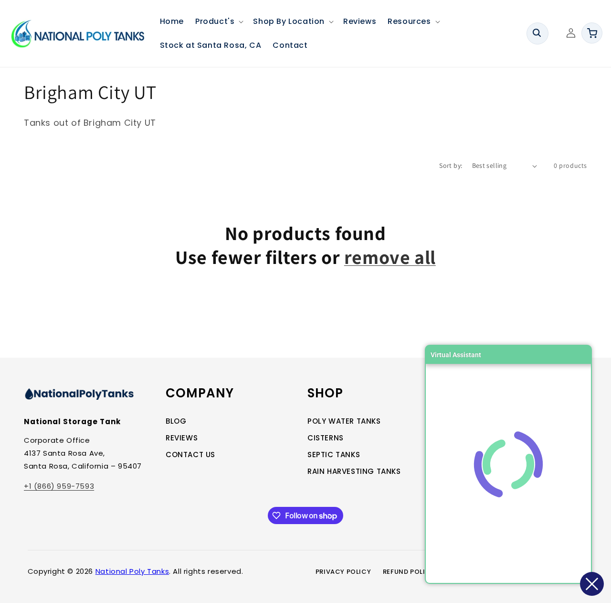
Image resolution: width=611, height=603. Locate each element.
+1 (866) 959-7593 (59, 486)
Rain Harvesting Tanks (354, 471)
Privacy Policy (343, 571)
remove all (390, 257)
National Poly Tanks (132, 571)
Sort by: (450, 165)
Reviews (182, 438)
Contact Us (190, 455)
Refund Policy (409, 571)
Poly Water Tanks (344, 421)
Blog (176, 421)
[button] (218, 21)
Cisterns (325, 438)
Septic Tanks (333, 455)
